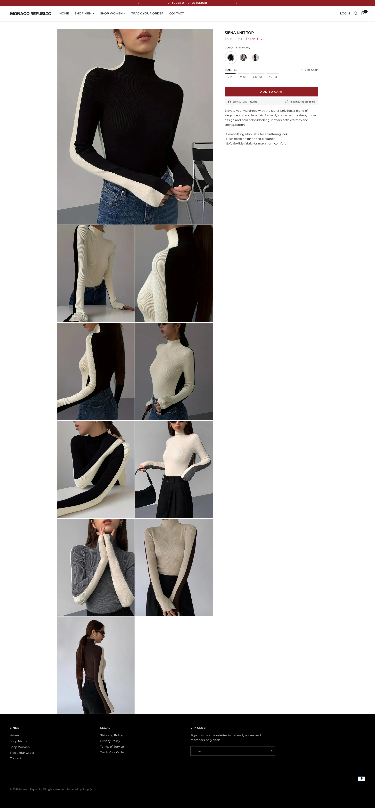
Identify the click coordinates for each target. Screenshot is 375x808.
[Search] (356, 13)
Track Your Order (147, 13)
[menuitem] (64, 13)
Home (64, 13)
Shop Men (83, 13)
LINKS (14, 727)
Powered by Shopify (79, 789)
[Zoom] (204, 37)
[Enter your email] (271, 751)
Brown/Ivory (255, 57)
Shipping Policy (111, 735)
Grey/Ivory (243, 57)
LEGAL (105, 727)
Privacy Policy (110, 741)
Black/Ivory (231, 57)
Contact (176, 13)
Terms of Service (112, 746)
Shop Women (111, 13)
